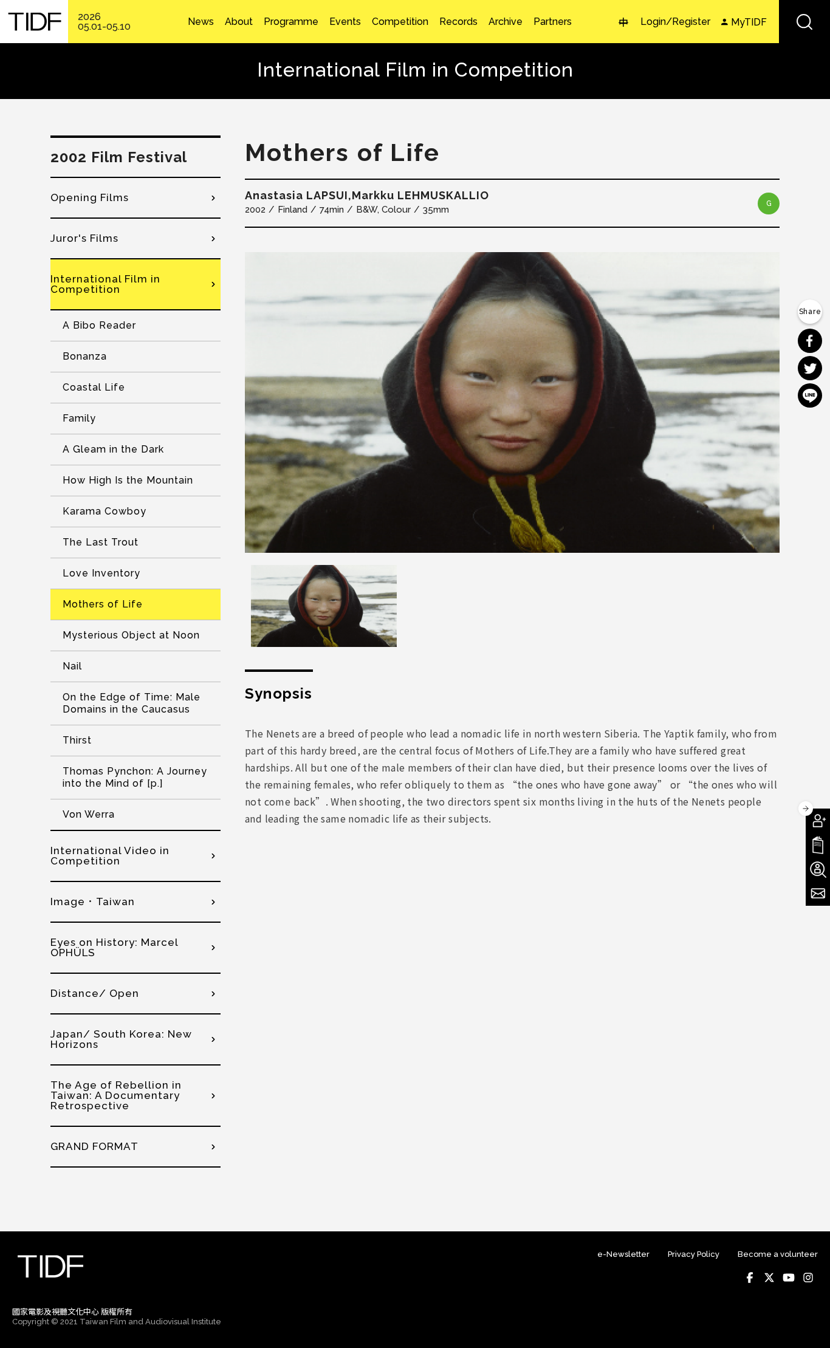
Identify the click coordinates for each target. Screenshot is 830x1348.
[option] (512, 402)
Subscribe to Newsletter (818, 893)
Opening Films (89, 197)
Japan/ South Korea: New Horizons (121, 1039)
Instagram (808, 1277)
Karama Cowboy (104, 511)
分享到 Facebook (810, 341)
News (201, 22)
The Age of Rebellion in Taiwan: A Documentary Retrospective (116, 1095)
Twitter (769, 1277)
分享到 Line (810, 395)
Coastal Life (94, 387)
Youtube (788, 1277)
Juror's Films (84, 238)
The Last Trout (101, 542)
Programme (291, 22)
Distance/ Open (94, 993)
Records (458, 22)
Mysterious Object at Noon (131, 635)
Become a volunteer (778, 1254)
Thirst (77, 740)
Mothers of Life (103, 604)
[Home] (34, 21)
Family (79, 418)
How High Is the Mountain (128, 480)
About (239, 22)
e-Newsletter (623, 1254)
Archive (506, 22)
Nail (72, 666)
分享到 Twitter (810, 368)
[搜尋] (804, 21)
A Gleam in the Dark (113, 449)
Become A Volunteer (818, 869)
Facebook (750, 1277)
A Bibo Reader (99, 325)
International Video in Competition (110, 855)
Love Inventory (101, 573)
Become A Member (818, 821)
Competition (400, 22)
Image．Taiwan (92, 901)
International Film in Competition (105, 284)
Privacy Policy (693, 1254)
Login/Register (675, 21)
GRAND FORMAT (94, 1146)
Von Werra (89, 814)
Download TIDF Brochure (818, 845)
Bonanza (85, 356)
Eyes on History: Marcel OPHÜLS (114, 947)
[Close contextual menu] (805, 808)
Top (806, 1322)
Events (345, 22)
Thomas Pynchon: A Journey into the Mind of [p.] (135, 777)
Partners (552, 22)
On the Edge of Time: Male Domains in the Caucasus (132, 703)
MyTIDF (749, 22)
